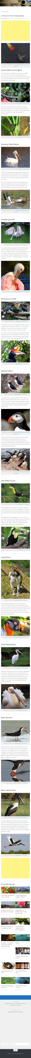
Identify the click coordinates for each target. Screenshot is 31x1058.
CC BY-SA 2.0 (25, 103)
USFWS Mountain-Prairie (20, 210)
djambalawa (18, 855)
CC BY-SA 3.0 (26, 137)
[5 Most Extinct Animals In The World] (23, 980)
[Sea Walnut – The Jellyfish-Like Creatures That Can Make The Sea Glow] (8, 937)
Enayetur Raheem (18, 169)
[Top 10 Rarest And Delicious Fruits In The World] (8, 890)
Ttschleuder (20, 504)
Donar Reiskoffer (20, 550)
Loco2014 (18, 667)
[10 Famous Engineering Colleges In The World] (23, 890)
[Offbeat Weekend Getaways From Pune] (8, 980)
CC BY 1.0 (27, 550)
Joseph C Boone (19, 137)
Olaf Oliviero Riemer (16, 637)
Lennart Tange (18, 710)
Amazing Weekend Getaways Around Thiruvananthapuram (20, 928)
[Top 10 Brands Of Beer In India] (23, 965)
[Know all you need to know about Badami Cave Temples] (8, 904)
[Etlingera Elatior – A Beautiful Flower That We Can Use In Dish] (23, 904)
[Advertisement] (15, 30)
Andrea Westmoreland (17, 291)
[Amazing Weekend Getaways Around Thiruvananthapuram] (23, 921)
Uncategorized (5, 11)
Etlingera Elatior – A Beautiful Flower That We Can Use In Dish (21, 912)
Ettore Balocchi (17, 600)
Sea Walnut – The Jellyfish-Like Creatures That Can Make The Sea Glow (7, 944)
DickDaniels (17, 743)
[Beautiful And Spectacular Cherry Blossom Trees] (8, 921)
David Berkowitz (18, 363)
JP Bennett (18, 321)
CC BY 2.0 (24, 321)
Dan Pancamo (17, 783)
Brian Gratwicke (17, 394)
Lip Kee (17, 817)
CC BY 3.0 (24, 855)
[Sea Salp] (23, 937)
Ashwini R (4, 18)
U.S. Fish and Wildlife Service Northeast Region (20, 432)
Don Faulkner (19, 103)
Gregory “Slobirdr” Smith (20, 64)
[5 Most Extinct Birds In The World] (8, 965)
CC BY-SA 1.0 (23, 743)
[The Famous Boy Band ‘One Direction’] (23, 950)
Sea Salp (17, 943)
